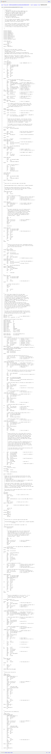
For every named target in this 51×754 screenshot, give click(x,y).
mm (39, 4)
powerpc (35, 4)
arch (32, 4)
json (49, 752)
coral (2, 4)
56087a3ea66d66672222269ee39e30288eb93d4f (19, 4)
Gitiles (6, 752)
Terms (11, 752)
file (21, 7)
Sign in (49, 1)
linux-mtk (6, 4)
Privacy (9, 752)
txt (46, 752)
